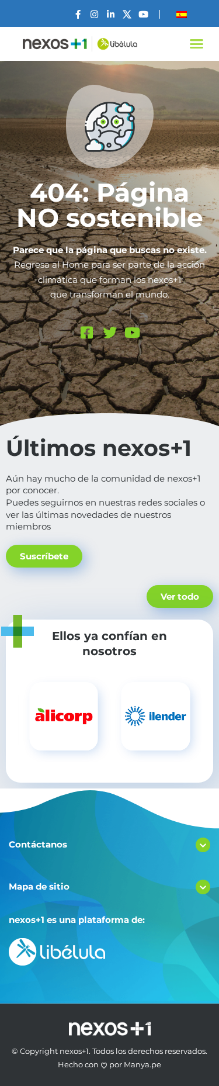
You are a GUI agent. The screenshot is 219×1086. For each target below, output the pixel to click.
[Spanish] (182, 14)
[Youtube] (143, 14)
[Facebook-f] (78, 14)
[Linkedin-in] (110, 14)
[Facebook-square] (87, 333)
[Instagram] (94, 14)
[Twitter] (110, 333)
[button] (197, 44)
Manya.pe (142, 1064)
